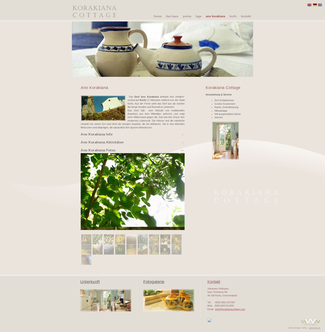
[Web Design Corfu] (310, 325)
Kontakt (213, 282)
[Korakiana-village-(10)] (98, 243)
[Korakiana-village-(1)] (86, 243)
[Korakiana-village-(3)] (120, 253)
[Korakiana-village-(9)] (86, 264)
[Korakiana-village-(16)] (165, 243)
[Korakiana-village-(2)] (86, 253)
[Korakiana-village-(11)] (109, 243)
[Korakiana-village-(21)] (109, 253)
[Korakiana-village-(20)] (98, 253)
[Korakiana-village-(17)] (177, 243)
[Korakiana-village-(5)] (143, 253)
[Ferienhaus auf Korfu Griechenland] (225, 170)
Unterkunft (90, 282)
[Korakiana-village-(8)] (177, 253)
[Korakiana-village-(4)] (131, 253)
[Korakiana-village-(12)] (120, 243)
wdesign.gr (315, 327)
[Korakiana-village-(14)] (143, 243)
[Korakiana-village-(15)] (154, 243)
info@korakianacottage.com (230, 309)
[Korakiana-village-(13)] (131, 243)
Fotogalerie (153, 282)
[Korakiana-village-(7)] (165, 253)
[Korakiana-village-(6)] (154, 253)
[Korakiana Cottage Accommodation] (105, 310)
